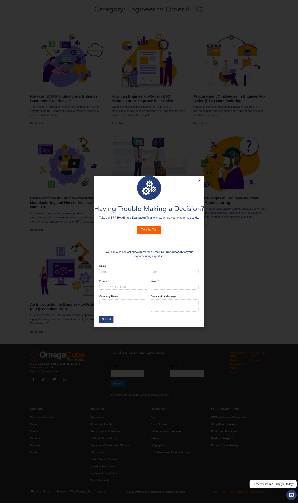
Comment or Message (163, 296)
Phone (103, 281)
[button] (199, 180)
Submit (106, 319)
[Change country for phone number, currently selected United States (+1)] (103, 287)
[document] (149, 251)
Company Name (108, 296)
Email (155, 281)
